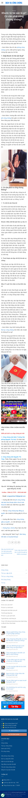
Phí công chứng (14, 734)
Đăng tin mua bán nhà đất (8, 770)
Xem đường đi (14, 730)
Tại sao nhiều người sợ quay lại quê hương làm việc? (16, 681)
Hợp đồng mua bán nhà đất (8, 764)
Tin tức (14, 10)
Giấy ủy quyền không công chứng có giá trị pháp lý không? (15, 632)
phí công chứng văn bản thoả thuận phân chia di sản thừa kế (13, 502)
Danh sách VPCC (5, 748)
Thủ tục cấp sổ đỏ (6, 573)
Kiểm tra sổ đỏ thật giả (7, 761)
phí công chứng (6, 118)
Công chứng (4, 570)
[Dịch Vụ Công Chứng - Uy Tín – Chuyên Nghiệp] (14, 2)
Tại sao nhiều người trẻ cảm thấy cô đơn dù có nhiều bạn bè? (15, 660)
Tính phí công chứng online (8, 767)
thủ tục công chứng (7, 330)
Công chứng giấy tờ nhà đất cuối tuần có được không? (15, 653)
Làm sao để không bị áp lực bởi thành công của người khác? (15, 646)
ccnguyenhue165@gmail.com (16, 496)
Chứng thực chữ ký (9, 528)
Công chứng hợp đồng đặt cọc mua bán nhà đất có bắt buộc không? (16, 639)
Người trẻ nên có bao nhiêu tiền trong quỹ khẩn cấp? (15, 674)
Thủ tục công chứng (7, 576)
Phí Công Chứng (5, 579)
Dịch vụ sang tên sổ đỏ (7, 758)
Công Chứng (15, 794)
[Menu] (2, 3)
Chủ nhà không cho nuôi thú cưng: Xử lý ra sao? (16, 688)
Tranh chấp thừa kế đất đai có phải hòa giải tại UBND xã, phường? (20, 552)
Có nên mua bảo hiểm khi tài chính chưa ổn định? (16, 667)
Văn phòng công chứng (7, 756)
